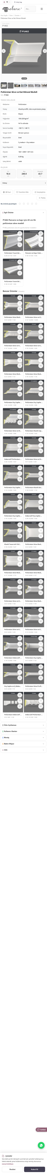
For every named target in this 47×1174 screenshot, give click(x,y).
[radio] (20, 203)
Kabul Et (34, 1169)
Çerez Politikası (7, 1164)
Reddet (12, 1169)
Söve (11, 15)
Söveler (17, 15)
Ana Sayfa (4, 15)
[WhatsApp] (41, 1145)
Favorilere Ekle (24, 192)
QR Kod (7, 192)
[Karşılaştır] (19, 239)
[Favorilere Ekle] (19, 233)
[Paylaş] (19, 244)
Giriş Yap (19, 2)
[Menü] (42, 9)
